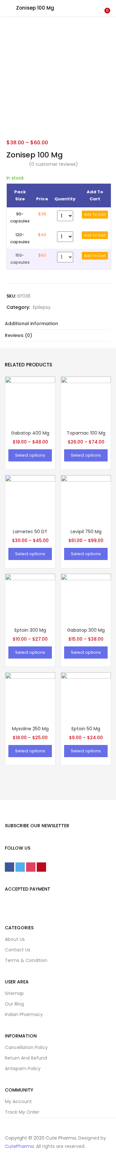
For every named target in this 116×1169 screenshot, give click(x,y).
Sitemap (14, 993)
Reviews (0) (18, 335)
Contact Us (17, 950)
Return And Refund (26, 1058)
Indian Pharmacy (24, 1014)
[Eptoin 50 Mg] (86, 696)
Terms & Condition (26, 960)
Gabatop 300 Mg (86, 630)
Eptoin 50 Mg (86, 729)
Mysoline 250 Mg (30, 729)
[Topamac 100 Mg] (86, 401)
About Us (15, 939)
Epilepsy (42, 307)
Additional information (31, 323)
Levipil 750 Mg (86, 531)
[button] (106, 4)
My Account (18, 1101)
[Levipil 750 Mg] (86, 499)
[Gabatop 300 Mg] (86, 598)
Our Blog (14, 1004)
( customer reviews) (53, 164)
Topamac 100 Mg (86, 433)
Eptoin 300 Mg (30, 630)
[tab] (58, 324)
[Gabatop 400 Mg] (30, 401)
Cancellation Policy (26, 1047)
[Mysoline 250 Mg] (30, 696)
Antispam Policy (23, 1068)
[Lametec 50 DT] (30, 499)
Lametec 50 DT (30, 531)
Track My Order (22, 1112)
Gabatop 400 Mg (30, 433)
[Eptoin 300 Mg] (30, 598)
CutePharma (19, 1146)
